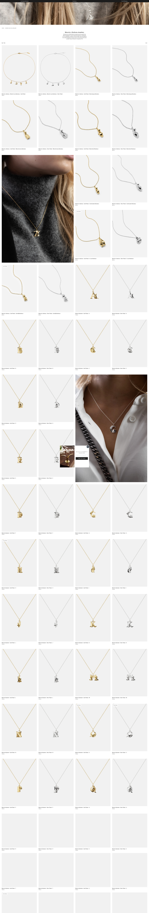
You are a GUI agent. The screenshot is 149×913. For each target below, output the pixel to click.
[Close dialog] (88, 447)
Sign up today (81, 458)
